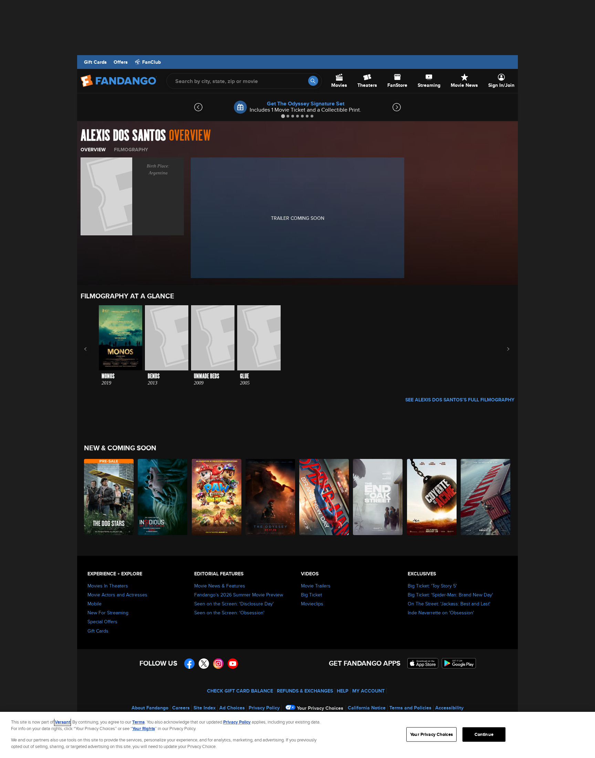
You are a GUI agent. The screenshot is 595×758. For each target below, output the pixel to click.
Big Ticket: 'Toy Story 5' (432, 585)
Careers (181, 707)
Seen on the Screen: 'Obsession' (229, 612)
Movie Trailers (316, 585)
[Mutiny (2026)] (486, 497)
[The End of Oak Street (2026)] (378, 497)
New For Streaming (107, 612)
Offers (121, 62)
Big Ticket (311, 594)
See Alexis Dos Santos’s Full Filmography (459, 399)
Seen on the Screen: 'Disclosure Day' (234, 603)
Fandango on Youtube (233, 663)
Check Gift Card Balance (240, 690)
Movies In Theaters (107, 585)
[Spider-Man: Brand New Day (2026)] (324, 497)
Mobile (94, 603)
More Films (503, 349)
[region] (297, 735)
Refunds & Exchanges (305, 690)
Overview (93, 149)
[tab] (283, 116)
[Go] (313, 81)
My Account (368, 690)
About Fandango (150, 707)
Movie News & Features (219, 585)
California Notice (367, 707)
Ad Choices (232, 707)
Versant (62, 722)
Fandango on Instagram (218, 663)
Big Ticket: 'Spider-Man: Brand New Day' (450, 594)
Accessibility (449, 707)
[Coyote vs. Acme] (432, 497)
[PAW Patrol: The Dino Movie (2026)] (217, 497)
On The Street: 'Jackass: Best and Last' (449, 603)
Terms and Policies (410, 707)
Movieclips (312, 603)
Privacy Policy (264, 707)
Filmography (131, 149)
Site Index (205, 707)
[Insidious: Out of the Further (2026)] (163, 497)
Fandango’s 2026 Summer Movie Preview (238, 594)
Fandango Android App (459, 663)
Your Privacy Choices (320, 708)
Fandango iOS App (422, 663)
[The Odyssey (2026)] (271, 497)
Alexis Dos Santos (123, 135)
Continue (483, 734)
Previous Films (91, 349)
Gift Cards (95, 62)
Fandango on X (204, 663)
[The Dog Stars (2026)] (109, 497)
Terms (138, 722)
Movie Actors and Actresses (117, 594)
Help (342, 690)
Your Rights (143, 728)
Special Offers (102, 621)
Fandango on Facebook (189, 663)
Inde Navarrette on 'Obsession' (441, 612)
